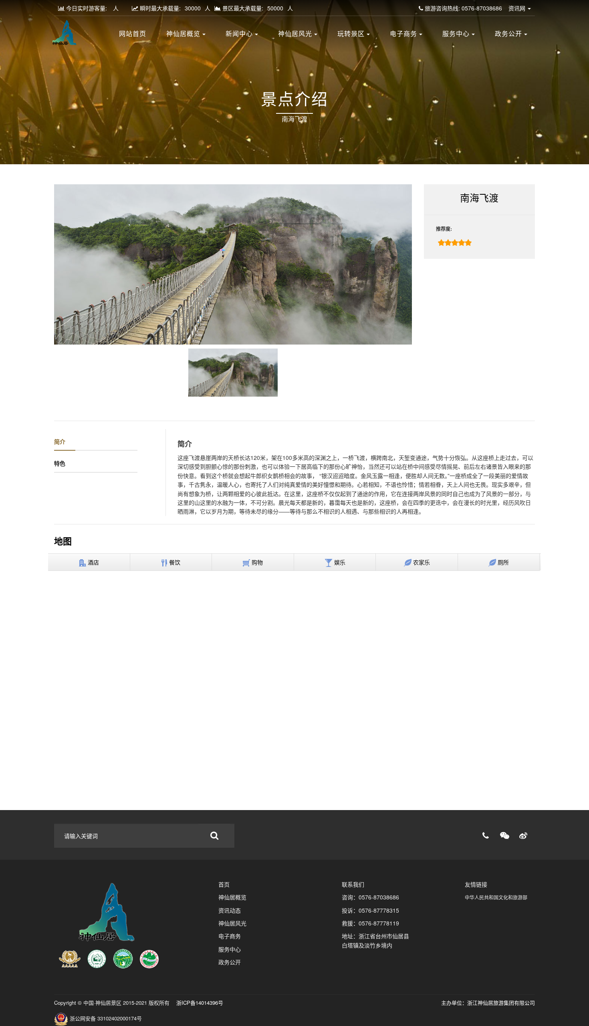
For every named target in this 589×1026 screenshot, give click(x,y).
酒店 (92, 562)
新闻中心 (239, 33)
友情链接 (476, 884)
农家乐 (420, 562)
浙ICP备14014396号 (199, 1002)
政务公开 (508, 33)
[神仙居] (109, 926)
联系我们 (353, 884)
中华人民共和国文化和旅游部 (496, 897)
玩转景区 (351, 33)
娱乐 (339, 562)
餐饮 (173, 562)
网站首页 (132, 33)
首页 (224, 884)
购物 (256, 562)
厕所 (502, 562)
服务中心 (456, 33)
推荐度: (444, 228)
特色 (59, 463)
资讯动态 (229, 910)
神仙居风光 (295, 33)
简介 (59, 441)
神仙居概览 (183, 33)
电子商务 (403, 33)
